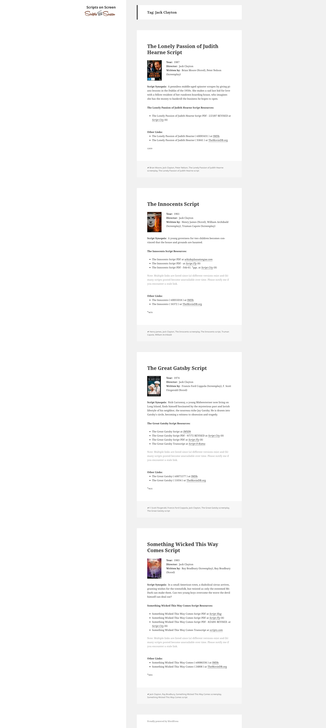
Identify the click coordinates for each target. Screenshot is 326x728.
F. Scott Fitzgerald (158, 507)
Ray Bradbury (168, 694)
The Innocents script (211, 331)
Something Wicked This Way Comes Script (182, 547)
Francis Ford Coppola (177, 507)
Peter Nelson (181, 167)
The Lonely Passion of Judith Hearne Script (182, 49)
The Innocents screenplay (187, 331)
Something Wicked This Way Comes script (167, 697)
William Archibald (163, 334)
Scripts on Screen (101, 7)
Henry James (156, 331)
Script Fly (191, 263)
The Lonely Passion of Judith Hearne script (179, 170)
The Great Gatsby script (158, 510)
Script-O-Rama (197, 443)
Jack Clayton (168, 167)
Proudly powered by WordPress (162, 721)
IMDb (216, 136)
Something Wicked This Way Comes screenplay (198, 694)
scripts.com (216, 630)
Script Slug (215, 613)
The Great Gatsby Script (177, 368)
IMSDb (187, 431)
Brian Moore (156, 167)
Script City (158, 119)
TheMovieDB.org (218, 140)
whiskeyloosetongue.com (199, 259)
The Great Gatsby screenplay (215, 507)
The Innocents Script (173, 204)
